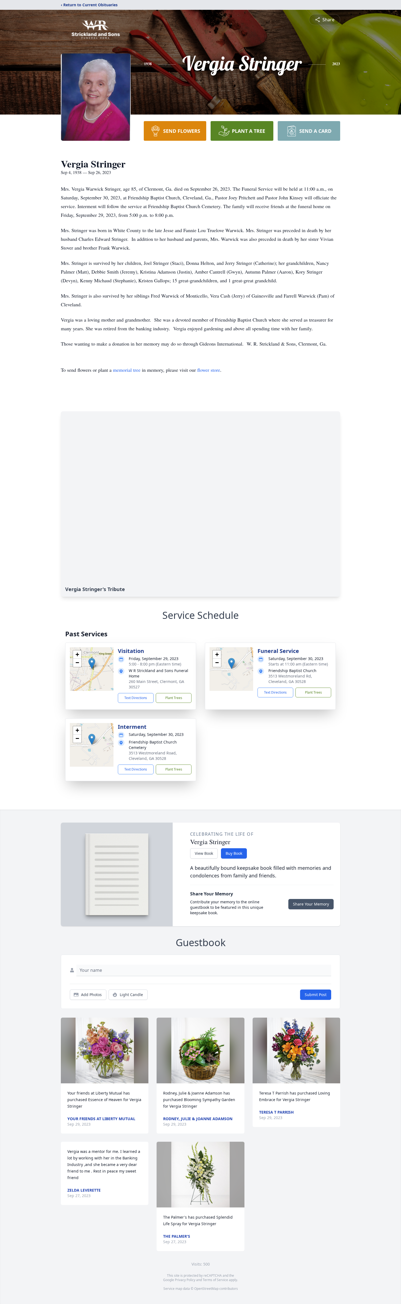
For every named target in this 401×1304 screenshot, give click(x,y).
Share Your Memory (311, 904)
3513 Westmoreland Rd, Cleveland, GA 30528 (290, 678)
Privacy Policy (185, 1280)
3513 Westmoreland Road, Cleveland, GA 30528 (153, 755)
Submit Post (316, 994)
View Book (204, 853)
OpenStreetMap (206, 1288)
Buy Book (234, 853)
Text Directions (135, 698)
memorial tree (126, 370)
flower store (208, 370)
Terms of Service (215, 1280)
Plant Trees (173, 698)
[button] (91, 663)
